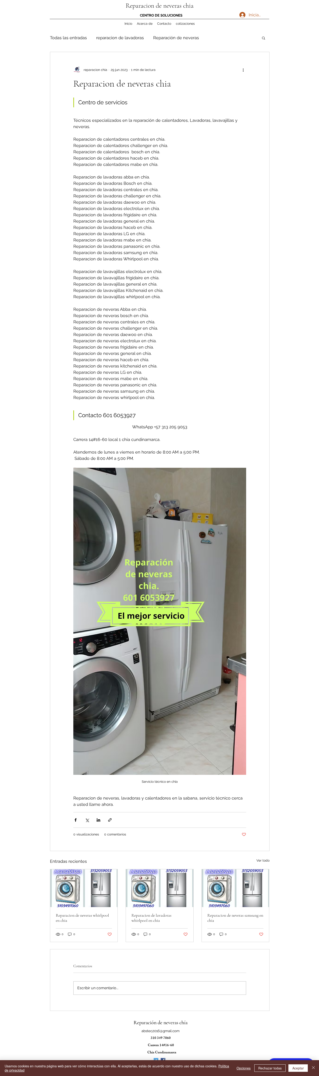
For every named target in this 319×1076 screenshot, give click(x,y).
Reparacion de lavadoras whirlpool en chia (151, 918)
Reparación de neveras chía (161, 1023)
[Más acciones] (243, 70)
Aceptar (298, 1068)
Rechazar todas (270, 1068)
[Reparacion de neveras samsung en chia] (235, 888)
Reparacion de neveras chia (160, 6)
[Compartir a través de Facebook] (75, 820)
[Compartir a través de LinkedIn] (98, 820)
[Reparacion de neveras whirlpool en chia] (84, 888)
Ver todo (262, 860)
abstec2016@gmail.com (161, 1031)
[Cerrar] (313, 1068)
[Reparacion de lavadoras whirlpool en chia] (159, 888)
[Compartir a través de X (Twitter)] (87, 820)
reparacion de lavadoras (120, 37)
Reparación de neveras (176, 37)
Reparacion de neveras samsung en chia (235, 918)
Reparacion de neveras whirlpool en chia (82, 918)
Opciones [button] (244, 1068)
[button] (263, 38)
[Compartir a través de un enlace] (110, 820)
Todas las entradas (68, 37)
